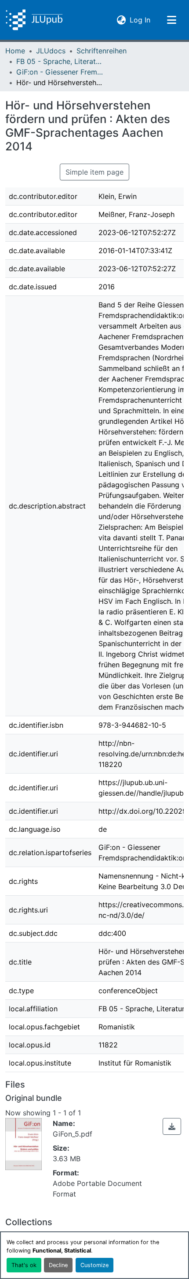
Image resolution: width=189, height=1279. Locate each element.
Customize (94, 1265)
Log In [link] (140, 19)
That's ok (23, 1265)
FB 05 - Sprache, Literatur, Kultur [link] (60, 61)
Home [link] (15, 50)
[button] (34, 20)
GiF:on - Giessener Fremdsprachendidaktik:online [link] (60, 71)
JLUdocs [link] (50, 50)
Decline (58, 1265)
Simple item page (94, 172)
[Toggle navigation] (171, 19)
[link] (172, 1126)
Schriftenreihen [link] (101, 50)
